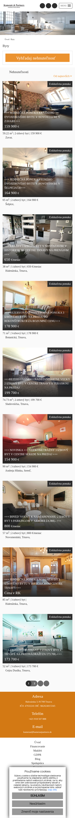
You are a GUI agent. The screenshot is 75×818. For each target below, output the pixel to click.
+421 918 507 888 (37, 719)
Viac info (52, 790)
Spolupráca (37, 763)
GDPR (37, 754)
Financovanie (37, 746)
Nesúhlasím (37, 803)
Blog (37, 758)
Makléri (37, 750)
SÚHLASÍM (38, 795)
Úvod (6, 39)
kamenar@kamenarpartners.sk (37, 732)
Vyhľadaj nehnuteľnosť (35, 58)
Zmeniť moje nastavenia (37, 811)
